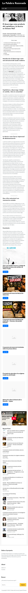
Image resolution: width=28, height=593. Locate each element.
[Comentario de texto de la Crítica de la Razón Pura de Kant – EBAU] (4, 503)
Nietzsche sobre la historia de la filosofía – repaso (12, 400)
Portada (4, 33)
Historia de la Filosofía (11, 33)
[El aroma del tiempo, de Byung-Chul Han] (4, 535)
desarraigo (11, 71)
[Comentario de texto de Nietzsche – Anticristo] (4, 439)
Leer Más (5, 271)
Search (23, 584)
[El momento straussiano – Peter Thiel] (4, 499)
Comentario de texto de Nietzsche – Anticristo (13, 294)
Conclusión (6, 54)
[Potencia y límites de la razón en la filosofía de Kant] (4, 508)
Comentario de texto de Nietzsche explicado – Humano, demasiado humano (13, 321)
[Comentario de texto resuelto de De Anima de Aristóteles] (4, 530)
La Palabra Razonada (14, 3)
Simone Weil (13, 35)
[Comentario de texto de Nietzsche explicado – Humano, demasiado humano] (4, 444)
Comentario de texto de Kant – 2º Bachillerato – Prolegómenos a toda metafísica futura (15, 472)
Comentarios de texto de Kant (14, 466)
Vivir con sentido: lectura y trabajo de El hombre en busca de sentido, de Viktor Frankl (14, 267)
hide (16, 40)
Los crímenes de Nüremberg (9, 493)
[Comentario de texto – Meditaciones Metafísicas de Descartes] (4, 519)
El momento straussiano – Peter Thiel (16, 497)
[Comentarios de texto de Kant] (4, 467)
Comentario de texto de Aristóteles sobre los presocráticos (13, 348)
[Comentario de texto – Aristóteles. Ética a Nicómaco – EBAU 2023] (4, 524)
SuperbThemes (23, 590)
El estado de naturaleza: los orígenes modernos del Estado (13, 374)
